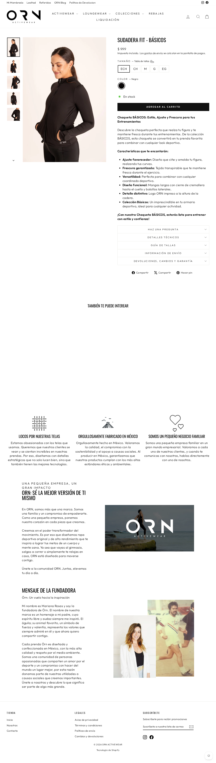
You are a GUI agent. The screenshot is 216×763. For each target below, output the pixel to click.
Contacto (12, 730)
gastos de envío (153, 53)
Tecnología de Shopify (108, 750)
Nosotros (12, 725)
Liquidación (107, 19)
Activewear (63, 13)
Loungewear (95, 13)
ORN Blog (60, 2)
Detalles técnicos (163, 237)
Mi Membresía (15, 2)
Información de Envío (163, 253)
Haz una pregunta (163, 229)
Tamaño (133, 61)
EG (164, 69)
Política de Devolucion (82, 2)
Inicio (10, 719)
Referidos (45, 2)
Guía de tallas (163, 245)
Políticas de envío (85, 730)
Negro (121, 85)
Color (127, 79)
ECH (124, 69)
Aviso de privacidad (86, 719)
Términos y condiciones (88, 725)
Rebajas (156, 13)
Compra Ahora (30, 384)
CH (135, 69)
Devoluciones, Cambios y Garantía (163, 261)
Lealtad (31, 2)
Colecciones (128, 13)
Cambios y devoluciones (89, 736)
